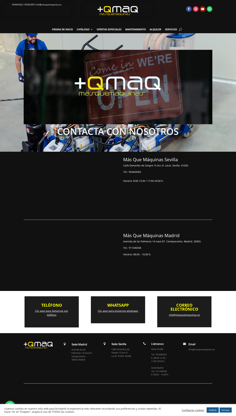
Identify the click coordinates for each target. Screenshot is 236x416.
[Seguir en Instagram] (196, 9)
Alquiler (155, 29)
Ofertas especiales (109, 29)
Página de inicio (62, 29)
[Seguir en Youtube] (202, 9)
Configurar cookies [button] (193, 410)
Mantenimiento (135, 29)
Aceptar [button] (213, 410)
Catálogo (83, 29)
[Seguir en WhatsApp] (209, 9)
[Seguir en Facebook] (189, 9)
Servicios (171, 29)
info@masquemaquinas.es (184, 315)
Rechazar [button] (226, 410)
